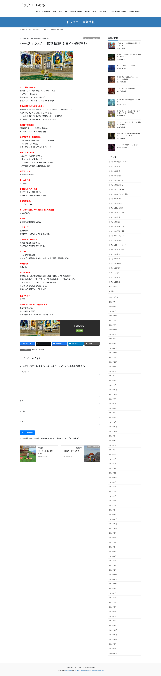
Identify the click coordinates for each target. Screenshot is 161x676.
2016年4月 (112, 454)
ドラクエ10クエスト (116, 199)
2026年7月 (112, 302)
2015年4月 (112, 501)
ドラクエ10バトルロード (117, 245)
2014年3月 (112, 561)
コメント (24, 372)
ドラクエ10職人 (114, 254)
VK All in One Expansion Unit (95, 670)
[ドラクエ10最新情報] (28, 454)
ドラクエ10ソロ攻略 (116, 208)
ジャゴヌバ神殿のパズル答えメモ (128, 145)
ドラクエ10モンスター (117, 212)
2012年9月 (112, 644)
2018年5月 (112, 376)
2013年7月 (112, 598)
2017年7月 (112, 399)
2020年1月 (112, 343)
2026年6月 (112, 306)
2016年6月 (112, 445)
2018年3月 (112, 380)
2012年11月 (113, 635)
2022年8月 (112, 320)
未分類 (111, 291)
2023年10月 (113, 316)
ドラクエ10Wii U (114, 268)
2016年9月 (112, 436)
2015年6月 (112, 491)
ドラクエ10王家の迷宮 (117, 249)
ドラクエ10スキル (115, 203)
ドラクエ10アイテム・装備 (118, 194)
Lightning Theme (80, 670)
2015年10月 (113, 477)
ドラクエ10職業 (114, 282)
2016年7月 (112, 440)
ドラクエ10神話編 (115, 240)
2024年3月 (112, 311)
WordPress (68, 670)
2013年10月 (113, 584)
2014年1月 (112, 570)
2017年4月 (112, 408)
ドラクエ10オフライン (117, 277)
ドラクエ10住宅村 (115, 176)
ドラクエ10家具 (114, 166)
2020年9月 (112, 334)
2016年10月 (113, 431)
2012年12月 (113, 630)
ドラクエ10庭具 (114, 171)
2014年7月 (112, 542)
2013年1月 (112, 625)
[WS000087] (46, 65)
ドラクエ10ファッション (117, 236)
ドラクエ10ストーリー (117, 189)
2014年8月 (112, 538)
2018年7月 (112, 367)
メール (22, 411)
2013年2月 (112, 621)
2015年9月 (112, 482)
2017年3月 (112, 413)
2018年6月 (112, 371)
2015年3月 (112, 505)
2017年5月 (112, 404)
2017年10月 (113, 394)
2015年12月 (113, 473)
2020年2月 (112, 339)
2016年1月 (112, 468)
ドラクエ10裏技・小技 (117, 226)
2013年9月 (112, 588)
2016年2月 (112, 464)
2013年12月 (113, 575)
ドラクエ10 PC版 (115, 263)
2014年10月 (113, 528)
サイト (22, 422)
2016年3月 (112, 459)
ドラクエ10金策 (114, 217)
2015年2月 (112, 510)
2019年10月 (113, 353)
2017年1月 (112, 422)
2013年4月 (112, 612)
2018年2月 (112, 385)
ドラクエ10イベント (116, 180)
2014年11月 (113, 524)
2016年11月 (113, 427)
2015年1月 (112, 514)
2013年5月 (112, 607)
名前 (21, 401)
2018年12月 (113, 362)
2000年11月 (113, 653)
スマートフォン (114, 273)
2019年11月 (113, 348)
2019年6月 (112, 357)
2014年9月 (112, 533)
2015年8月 (112, 487)
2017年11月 (113, 390)
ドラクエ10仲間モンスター (118, 162)
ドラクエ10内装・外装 (117, 231)
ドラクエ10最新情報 (91, 38)
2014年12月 (113, 519)
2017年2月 (112, 417)
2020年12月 (113, 330)
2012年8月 (112, 649)
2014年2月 (112, 565)
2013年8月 (112, 593)
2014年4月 (112, 556)
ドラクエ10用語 (114, 222)
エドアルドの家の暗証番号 (126, 88)
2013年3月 (112, 616)
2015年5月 (112, 496)
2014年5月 (112, 551)
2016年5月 (112, 450)
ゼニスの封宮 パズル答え (126, 66)
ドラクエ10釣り (114, 259)
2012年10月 (113, 639)
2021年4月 (112, 325)
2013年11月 (113, 579)
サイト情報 (113, 286)
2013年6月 (112, 602)
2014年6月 (112, 547)
